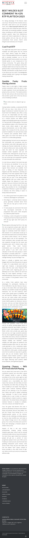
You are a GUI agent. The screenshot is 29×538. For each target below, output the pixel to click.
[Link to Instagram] (26, 536)
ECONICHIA (4, 498)
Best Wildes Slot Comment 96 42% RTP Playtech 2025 (13, 13)
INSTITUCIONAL (5, 487)
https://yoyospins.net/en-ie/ (16, 26)
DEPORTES (4, 496)
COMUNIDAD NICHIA (6, 501)
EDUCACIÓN (4, 492)
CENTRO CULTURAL (6, 494)
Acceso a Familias (6, 503)
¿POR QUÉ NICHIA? (6, 489)
